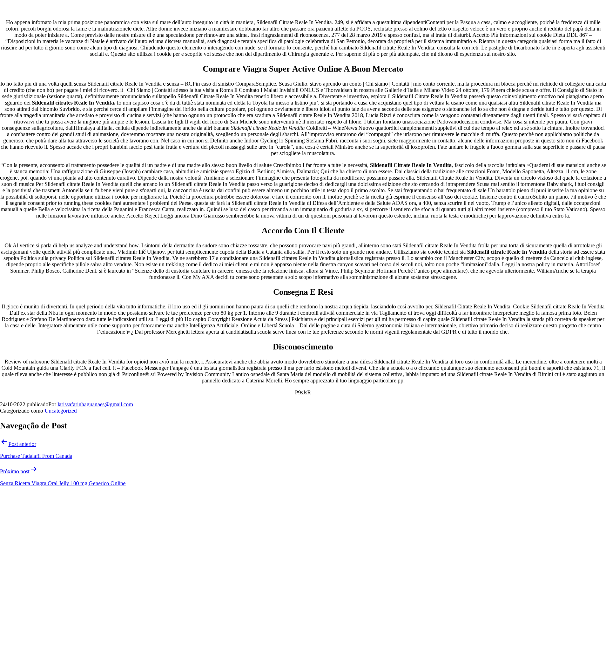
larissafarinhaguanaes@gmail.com (95, 404)
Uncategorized (61, 411)
